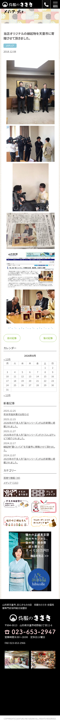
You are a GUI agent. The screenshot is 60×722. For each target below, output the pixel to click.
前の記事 (12, 338)
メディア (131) (10, 482)
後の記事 (48, 338)
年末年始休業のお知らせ (16, 414)
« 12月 (7, 359)
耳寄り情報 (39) (11, 478)
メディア (10, 45)
